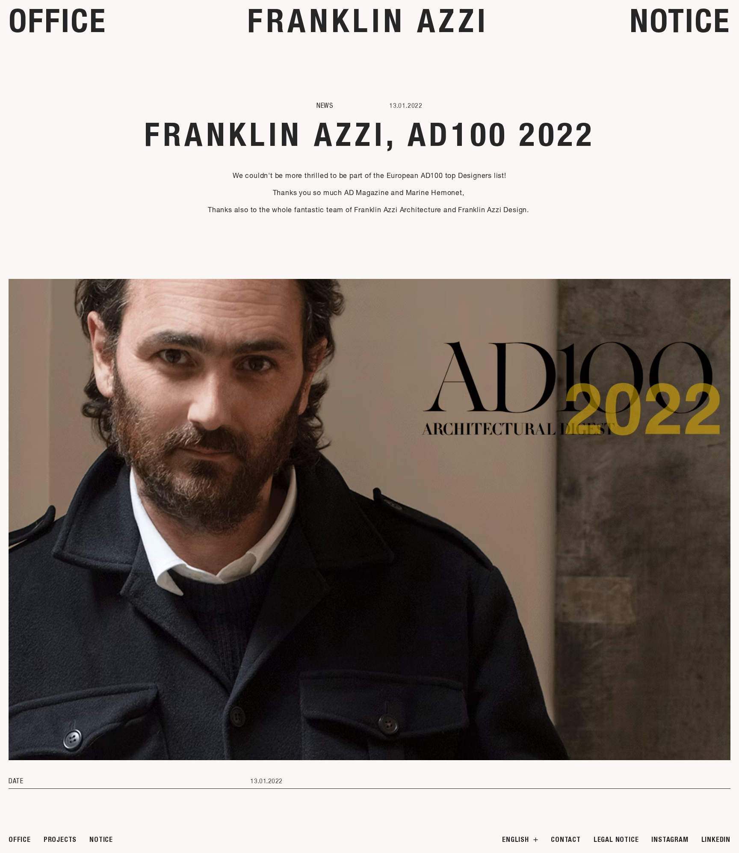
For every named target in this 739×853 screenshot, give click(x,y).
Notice (680, 20)
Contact (566, 839)
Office (57, 20)
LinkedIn (715, 839)
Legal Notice (616, 839)
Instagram (669, 839)
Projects (60, 839)
